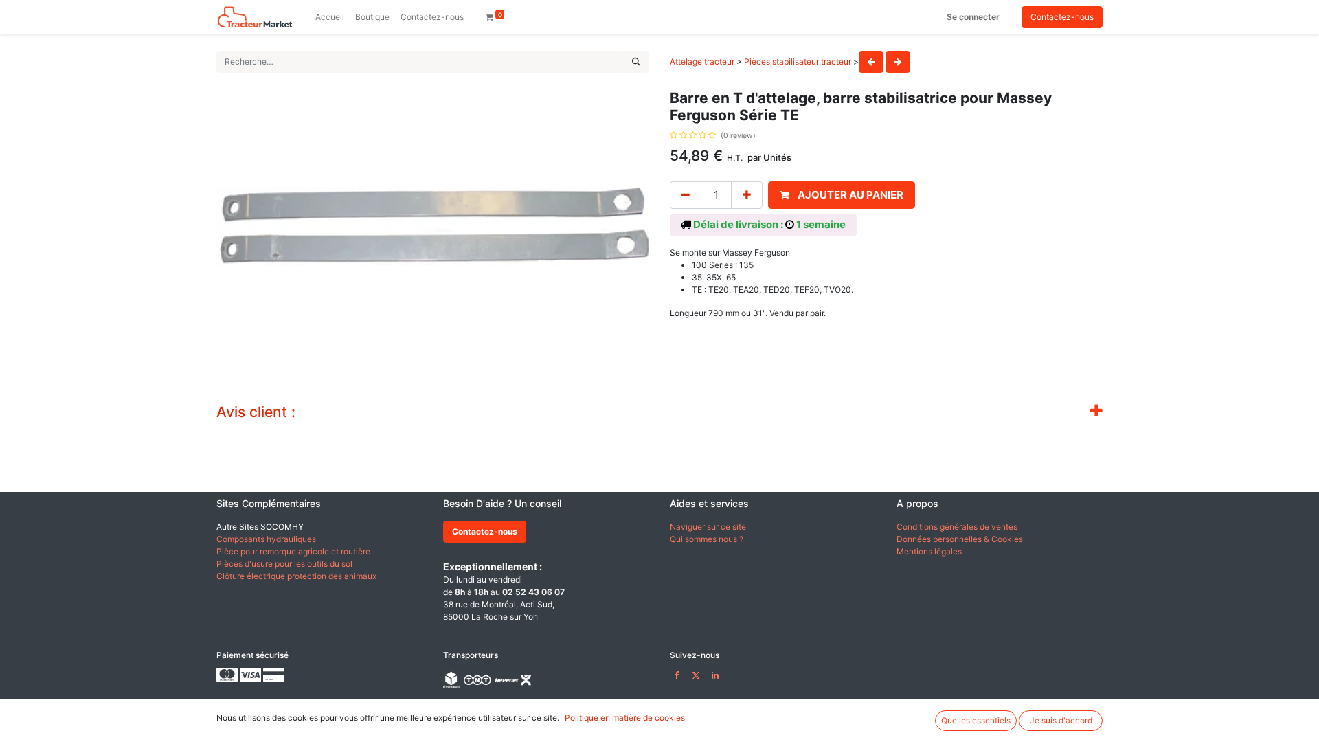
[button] (841, 195)
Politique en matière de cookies (625, 717)
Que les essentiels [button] (976, 720)
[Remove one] (685, 195)
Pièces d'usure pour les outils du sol (284, 564)
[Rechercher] (636, 62)
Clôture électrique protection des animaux (296, 576)
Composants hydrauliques (266, 539)
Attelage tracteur (702, 61)
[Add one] (747, 195)
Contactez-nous (1062, 17)
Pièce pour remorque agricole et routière (293, 551)
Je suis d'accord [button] (1061, 720)
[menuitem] (330, 17)
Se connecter (973, 17)
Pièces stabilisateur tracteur (797, 61)
